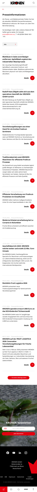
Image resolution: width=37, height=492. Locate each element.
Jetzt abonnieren (18, 433)
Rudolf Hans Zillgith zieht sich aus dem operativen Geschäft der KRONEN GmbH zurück (18, 94)
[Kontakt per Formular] (11, 489)
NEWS (26, 489)
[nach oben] (33, 489)
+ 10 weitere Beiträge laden (18, 377)
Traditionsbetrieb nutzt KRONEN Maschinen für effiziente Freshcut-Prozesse (16, 159)
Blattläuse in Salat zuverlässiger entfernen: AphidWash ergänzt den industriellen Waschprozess (16, 59)
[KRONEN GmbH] (18, 2)
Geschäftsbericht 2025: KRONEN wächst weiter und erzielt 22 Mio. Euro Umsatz (18, 248)
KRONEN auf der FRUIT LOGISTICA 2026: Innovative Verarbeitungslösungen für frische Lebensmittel (16, 342)
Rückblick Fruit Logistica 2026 (14, 283)
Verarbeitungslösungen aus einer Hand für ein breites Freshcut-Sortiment (16, 129)
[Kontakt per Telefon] (18, 489)
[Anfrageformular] (3, 489)
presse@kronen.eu (8, 34)
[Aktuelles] (3, 9)
